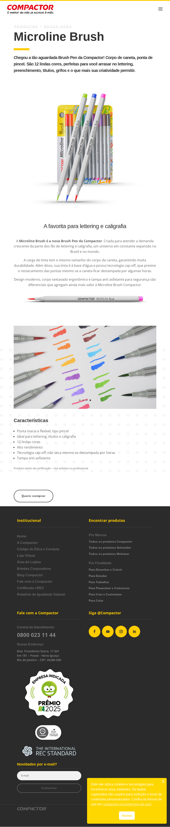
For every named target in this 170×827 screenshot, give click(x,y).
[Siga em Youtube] (108, 631)
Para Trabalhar (99, 582)
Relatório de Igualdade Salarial (41, 594)
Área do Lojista (29, 562)
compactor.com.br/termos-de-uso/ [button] (127, 804)
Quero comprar (33, 496)
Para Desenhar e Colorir (105, 569)
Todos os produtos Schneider (110, 547)
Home (21, 536)
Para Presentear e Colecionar (109, 588)
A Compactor (27, 542)
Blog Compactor (30, 575)
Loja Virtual (26, 555)
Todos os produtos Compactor (110, 541)
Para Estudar (98, 576)
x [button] (163, 781)
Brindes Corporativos (34, 568)
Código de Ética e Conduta (38, 549)
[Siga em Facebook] (94, 631)
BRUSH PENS (58, 26)
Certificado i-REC (30, 588)
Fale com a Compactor (34, 581)
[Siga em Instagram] (121, 631)
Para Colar (96, 600)
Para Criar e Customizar (105, 594)
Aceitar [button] (127, 815)
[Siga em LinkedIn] (134, 631)
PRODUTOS (26, 26)
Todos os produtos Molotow (109, 553)
